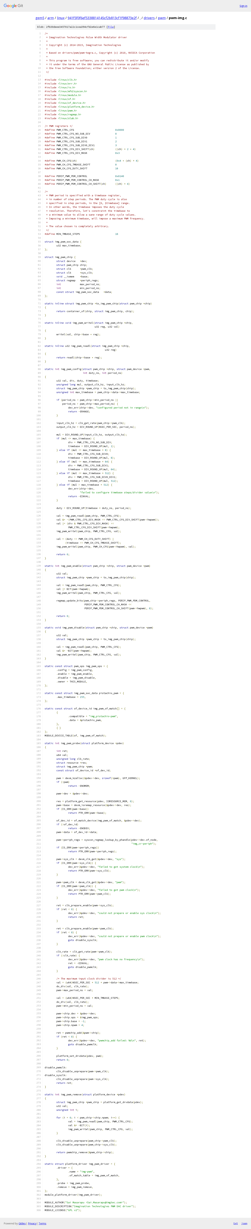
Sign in (243, 6)
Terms (42, 1223)
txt (235, 1223)
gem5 (39, 18)
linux (60, 18)
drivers (149, 18)
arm (50, 18)
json (244, 1223)
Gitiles (22, 1223)
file (111, 26)
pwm (162, 18)
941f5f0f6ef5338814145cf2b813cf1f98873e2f (102, 18)
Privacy (32, 1223)
